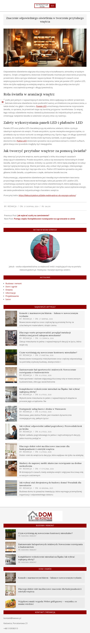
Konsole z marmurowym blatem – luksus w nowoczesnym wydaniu (49, 578)
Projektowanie (12, 296)
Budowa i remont (14, 283)
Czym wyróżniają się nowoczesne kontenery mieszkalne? (48, 352)
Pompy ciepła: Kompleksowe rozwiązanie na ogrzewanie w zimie (44, 218)
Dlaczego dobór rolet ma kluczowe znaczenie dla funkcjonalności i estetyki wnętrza (44, 447)
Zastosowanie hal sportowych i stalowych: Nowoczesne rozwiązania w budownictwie (47, 371)
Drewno (9, 289)
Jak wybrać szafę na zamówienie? (33, 215)
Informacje (11, 293)
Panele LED (41, 106)
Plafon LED (22, 141)
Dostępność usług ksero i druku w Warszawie (42, 409)
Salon (47, 206)
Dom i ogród (11, 286)
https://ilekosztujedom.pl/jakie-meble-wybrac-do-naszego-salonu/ (47, 195)
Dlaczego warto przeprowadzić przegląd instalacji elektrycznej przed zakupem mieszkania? (45, 334)
